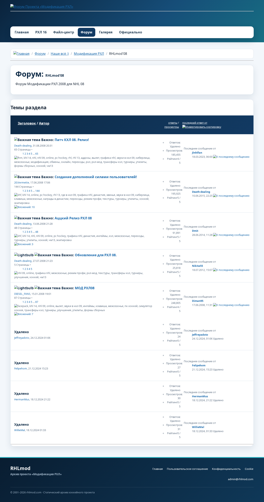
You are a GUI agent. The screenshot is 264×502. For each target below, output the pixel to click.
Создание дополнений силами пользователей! (96, 177)
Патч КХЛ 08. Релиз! (72, 140)
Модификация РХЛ (89, 53)
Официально (130, 32)
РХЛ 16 (41, 32)
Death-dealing (23, 145)
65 (36, 153)
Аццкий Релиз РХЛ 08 (73, 218)
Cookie (249, 469)
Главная (22, 32)
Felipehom (20, 368)
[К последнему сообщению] (231, 157)
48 (36, 232)
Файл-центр (63, 32)
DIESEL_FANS (22, 294)
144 (37, 191)
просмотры (171, 127)
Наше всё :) (60, 53)
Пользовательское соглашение (187, 469)
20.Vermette (21, 182)
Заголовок (27, 123)
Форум (86, 32)
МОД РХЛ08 (84, 288)
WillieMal (19, 430)
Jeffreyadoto (21, 338)
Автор (44, 123)
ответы (172, 123)
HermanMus (21, 399)
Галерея (105, 32)
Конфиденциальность (226, 469)
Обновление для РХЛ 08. (96, 255)
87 (36, 302)
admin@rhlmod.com (240, 479)
